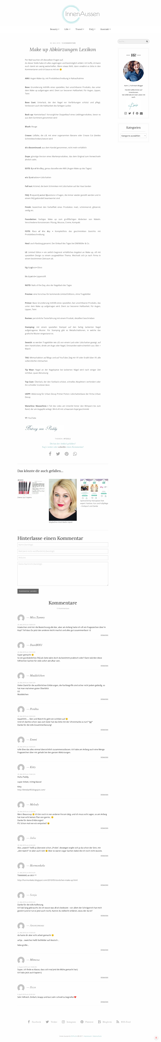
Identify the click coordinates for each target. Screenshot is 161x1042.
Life (66, 29)
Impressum (88, 1036)
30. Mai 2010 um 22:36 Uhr (26, 845)
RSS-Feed (126, 1021)
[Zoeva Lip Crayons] (31, 487)
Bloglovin (107, 1021)
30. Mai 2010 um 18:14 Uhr (26, 652)
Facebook (36, 1021)
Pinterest (89, 1021)
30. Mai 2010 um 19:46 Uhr (26, 774)
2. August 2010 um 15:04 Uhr (27, 967)
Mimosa (35, 959)
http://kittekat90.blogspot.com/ (31, 789)
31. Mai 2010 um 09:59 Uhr (26, 902)
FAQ (91, 29)
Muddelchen (37, 675)
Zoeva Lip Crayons (24, 497)
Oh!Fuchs (74, 1036)
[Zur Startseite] (80, 14)
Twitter (53, 1021)
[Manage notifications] (156, 1038)
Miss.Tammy (37, 617)
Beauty (54, 29)
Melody (34, 804)
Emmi (33, 739)
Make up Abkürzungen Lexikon (63, 49)
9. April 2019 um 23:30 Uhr (26, 994)
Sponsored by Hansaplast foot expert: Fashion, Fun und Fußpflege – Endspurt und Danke (94, 503)
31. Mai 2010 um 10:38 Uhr (26, 933)
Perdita (34, 709)
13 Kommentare (69, 43)
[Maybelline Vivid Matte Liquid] (63, 499)
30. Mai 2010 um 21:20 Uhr (26, 811)
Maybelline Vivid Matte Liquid (60, 522)
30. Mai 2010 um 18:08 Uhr (26, 625)
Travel (79, 29)
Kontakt (105, 29)
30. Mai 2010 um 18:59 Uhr (26, 747)
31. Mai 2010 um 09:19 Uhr (26, 873)
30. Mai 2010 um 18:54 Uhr (26, 716)
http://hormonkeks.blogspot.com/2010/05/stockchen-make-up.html (47, 880)
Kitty (33, 767)
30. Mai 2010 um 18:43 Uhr (26, 683)
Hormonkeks (37, 865)
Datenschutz (97, 1036)
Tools (68, 439)
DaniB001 (36, 645)
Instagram (71, 1021)
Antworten (104, 635)
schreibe (62, 446)
